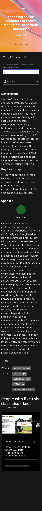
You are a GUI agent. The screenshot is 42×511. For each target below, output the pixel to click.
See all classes (10, 408)
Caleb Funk (21, 35)
